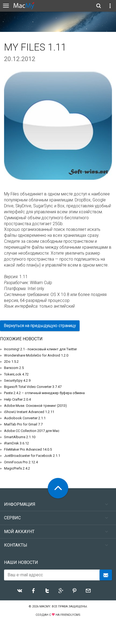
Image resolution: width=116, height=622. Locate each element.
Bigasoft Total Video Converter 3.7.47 (33, 387)
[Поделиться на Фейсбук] (33, 590)
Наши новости (21, 562)
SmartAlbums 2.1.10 (19, 437)
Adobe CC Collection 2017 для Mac (31, 431)
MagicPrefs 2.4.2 (17, 468)
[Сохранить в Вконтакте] (19, 590)
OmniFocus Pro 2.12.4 (21, 462)
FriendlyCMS (70, 615)
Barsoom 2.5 (14, 368)
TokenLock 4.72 (16, 374)
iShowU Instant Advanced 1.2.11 (29, 412)
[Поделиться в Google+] (61, 590)
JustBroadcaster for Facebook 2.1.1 (32, 456)
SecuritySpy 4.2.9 (17, 380)
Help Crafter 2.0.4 (17, 399)
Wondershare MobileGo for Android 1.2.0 (36, 355)
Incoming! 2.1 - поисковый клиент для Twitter (40, 349)
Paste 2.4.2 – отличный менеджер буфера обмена (44, 393)
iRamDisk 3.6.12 (16, 443)
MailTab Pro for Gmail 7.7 (23, 424)
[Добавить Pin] (74, 590)
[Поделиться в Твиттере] (47, 590)
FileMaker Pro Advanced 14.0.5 (28, 449)
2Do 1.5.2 (11, 362)
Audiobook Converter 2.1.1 (25, 418)
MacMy (44, 606)
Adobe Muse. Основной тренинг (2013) (35, 406)
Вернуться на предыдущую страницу (40, 325)
